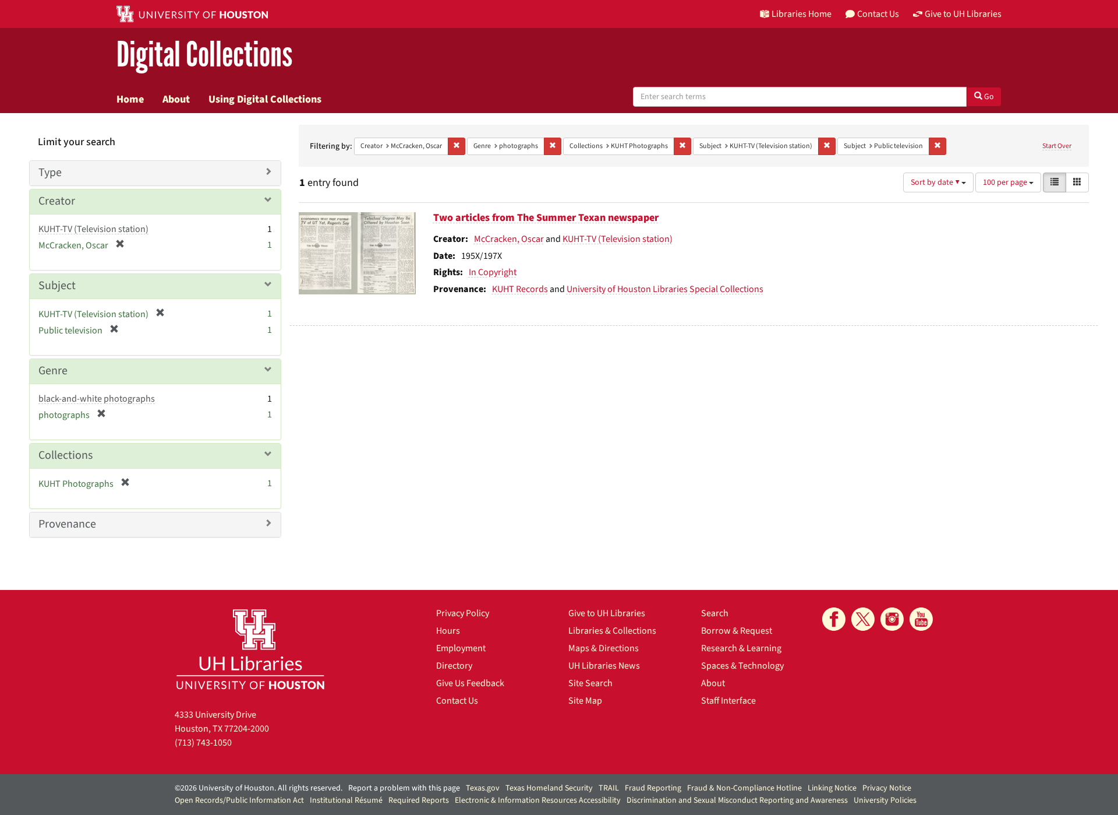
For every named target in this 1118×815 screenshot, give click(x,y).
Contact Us (457, 700)
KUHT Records (520, 289)
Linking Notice (832, 788)
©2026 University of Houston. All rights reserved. (258, 788)
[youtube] (921, 619)
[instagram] (892, 619)
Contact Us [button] (878, 14)
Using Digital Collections (264, 99)
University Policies (885, 800)
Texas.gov (483, 788)
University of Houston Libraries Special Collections (665, 289)
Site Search (590, 683)
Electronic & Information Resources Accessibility (538, 800)
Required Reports (418, 800)
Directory (454, 665)
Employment (461, 648)
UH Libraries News (604, 665)
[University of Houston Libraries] (250, 649)
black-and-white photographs (96, 398)
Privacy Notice (886, 788)
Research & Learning (741, 648)
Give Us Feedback (470, 683)
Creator (56, 201)
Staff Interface (728, 700)
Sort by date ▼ (936, 182)
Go (988, 97)
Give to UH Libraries (606, 613)
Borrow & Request (736, 630)
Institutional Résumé (346, 800)
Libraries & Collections (612, 630)
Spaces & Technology (742, 665)
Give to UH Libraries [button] (963, 14)
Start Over (1056, 146)
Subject (57, 285)
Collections (65, 455)
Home (130, 99)
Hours (448, 630)
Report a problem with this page (404, 788)
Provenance (67, 524)
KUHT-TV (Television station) (617, 239)
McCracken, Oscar (509, 239)
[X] (863, 619)
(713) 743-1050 (203, 742)
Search (714, 613)
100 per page (1006, 182)
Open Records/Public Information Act (239, 800)
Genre (53, 371)
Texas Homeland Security (549, 788)
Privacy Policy (462, 613)
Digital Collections (204, 55)
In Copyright (492, 272)
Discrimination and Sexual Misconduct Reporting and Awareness (737, 800)
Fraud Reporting (653, 788)
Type (50, 172)
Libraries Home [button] (802, 14)
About (176, 99)
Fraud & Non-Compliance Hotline (744, 788)
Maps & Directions (603, 648)
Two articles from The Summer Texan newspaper (546, 217)
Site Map (585, 700)
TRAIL (609, 788)
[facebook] (833, 619)
